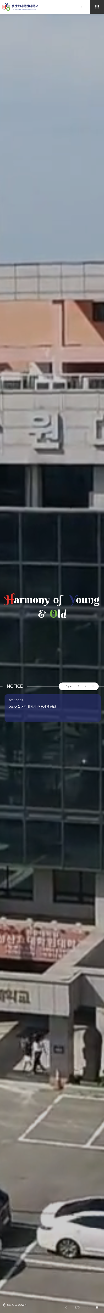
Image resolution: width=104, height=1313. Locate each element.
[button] (78, 686)
